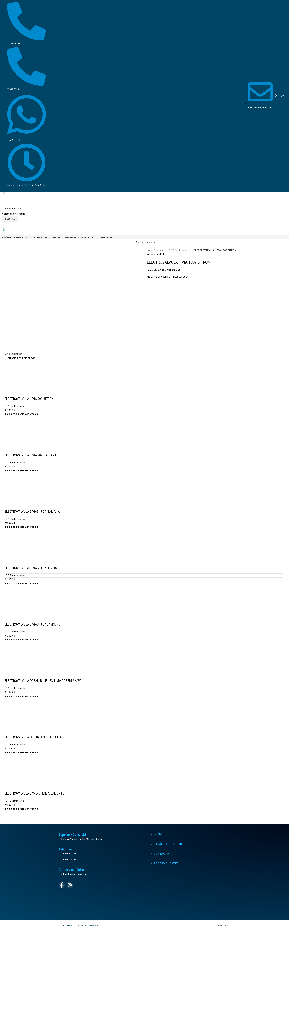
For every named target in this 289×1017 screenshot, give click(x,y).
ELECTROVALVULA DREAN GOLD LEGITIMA (33, 737)
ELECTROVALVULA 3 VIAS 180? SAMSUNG (33, 624)
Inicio (150, 250)
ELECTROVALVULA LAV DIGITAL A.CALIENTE (34, 793)
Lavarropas (162, 250)
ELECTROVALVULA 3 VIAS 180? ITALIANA (32, 511)
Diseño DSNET (224, 925)
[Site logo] (27, 198)
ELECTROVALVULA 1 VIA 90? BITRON (29, 399)
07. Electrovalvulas (181, 250)
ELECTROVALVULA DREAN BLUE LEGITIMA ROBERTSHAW (43, 681)
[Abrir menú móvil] (144, 225)
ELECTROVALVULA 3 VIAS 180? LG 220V (31, 568)
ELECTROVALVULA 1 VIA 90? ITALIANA (30, 455)
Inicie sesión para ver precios (163, 270)
